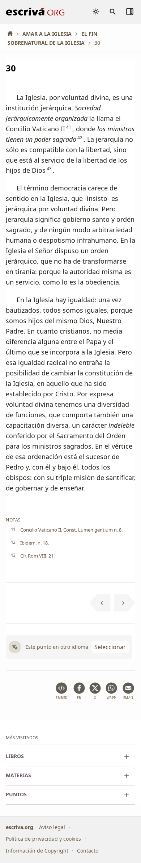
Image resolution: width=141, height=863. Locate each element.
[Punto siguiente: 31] (125, 603)
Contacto (87, 850)
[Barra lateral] (129, 11)
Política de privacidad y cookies (43, 838)
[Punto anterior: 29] (100, 603)
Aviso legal (52, 827)
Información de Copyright (37, 850)
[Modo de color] (96, 11)
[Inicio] (13, 33)
